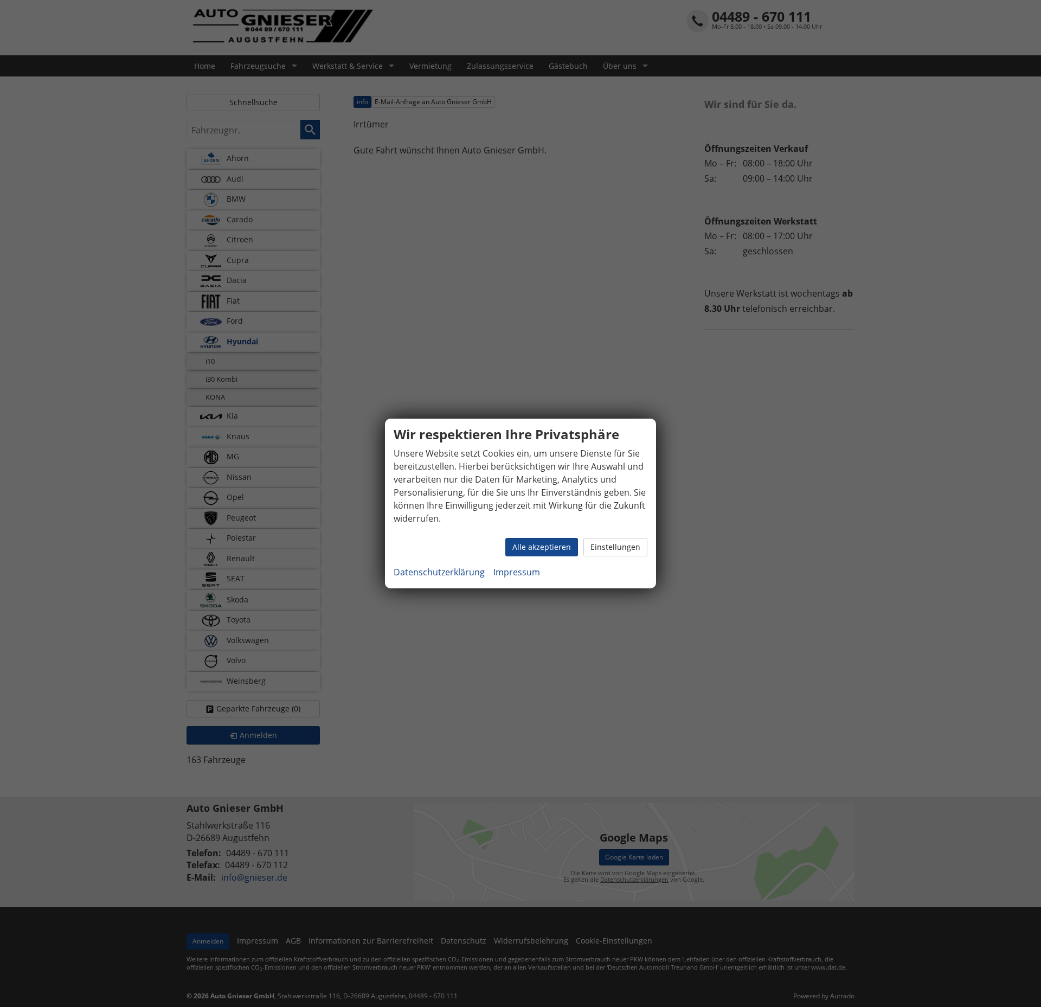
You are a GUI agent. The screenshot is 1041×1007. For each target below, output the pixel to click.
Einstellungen (615, 547)
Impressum (516, 572)
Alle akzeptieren (541, 547)
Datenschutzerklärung (439, 572)
